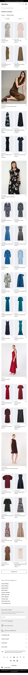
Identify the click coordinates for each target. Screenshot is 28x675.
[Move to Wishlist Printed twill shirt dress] (26, 219)
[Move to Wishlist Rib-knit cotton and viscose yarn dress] (26, 105)
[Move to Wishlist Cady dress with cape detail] (26, 313)
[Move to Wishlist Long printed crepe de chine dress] (26, 195)
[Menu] (26, 4)
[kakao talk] (10, 660)
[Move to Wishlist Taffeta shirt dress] (26, 39)
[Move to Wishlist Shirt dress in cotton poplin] (13, 425)
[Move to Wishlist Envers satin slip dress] (13, 337)
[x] (10, 657)
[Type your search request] (26, 8)
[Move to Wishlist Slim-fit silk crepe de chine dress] (13, 153)
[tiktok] (17, 657)
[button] (7, 19)
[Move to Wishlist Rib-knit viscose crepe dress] (26, 153)
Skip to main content (5, 0)
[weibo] (23, 657)
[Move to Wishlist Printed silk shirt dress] (13, 290)
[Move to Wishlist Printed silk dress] (13, 39)
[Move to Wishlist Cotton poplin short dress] (13, 491)
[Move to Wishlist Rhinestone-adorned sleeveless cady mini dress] (26, 563)
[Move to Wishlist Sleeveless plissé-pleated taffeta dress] (26, 63)
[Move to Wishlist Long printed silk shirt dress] (26, 266)
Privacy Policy (10, 620)
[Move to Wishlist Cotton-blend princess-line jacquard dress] (26, 425)
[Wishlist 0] (19, 4)
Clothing (3, 15)
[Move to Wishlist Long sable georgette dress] (13, 313)
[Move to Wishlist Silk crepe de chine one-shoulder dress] (13, 63)
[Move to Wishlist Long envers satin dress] (26, 337)
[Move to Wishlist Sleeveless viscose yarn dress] (13, 242)
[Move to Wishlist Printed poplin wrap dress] (13, 219)
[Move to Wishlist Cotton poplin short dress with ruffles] (13, 514)
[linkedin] (17, 660)
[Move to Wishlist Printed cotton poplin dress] (26, 514)
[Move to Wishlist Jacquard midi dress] (26, 539)
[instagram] (4, 657)
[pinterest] (20, 657)
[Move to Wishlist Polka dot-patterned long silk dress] (13, 128)
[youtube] (14, 657)
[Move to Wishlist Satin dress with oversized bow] (26, 290)
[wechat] (14, 660)
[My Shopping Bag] (23, 4)
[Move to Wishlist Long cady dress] (26, 401)
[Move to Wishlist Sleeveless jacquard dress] (26, 491)
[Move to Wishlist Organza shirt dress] (13, 563)
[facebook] (7, 657)
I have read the (8, 620)
